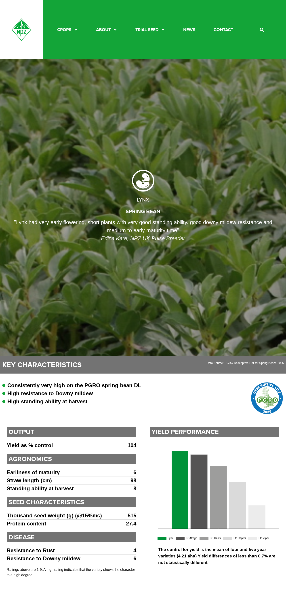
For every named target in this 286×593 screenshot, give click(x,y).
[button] (262, 29)
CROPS (64, 30)
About (103, 30)
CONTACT (223, 30)
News (189, 30)
